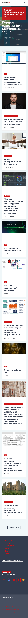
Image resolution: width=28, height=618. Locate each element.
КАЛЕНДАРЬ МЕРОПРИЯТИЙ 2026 (12, 560)
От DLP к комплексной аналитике (10, 288)
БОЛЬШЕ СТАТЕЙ (14, 527)
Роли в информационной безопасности (12, 161)
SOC (6, 366)
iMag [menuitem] (7, 548)
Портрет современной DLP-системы (12, 26)
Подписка (6, 572)
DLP (6, 73)
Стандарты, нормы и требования (13, 404)
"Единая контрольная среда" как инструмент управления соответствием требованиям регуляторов (14, 206)
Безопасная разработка (11, 116)
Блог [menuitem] (7, 554)
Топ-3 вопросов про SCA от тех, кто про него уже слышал (13, 121)
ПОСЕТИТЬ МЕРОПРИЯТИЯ (10, 567)
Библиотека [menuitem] (10, 546)
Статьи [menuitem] (7, 543)
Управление (8, 155)
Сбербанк (7, 195)
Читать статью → (9, 38)
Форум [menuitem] (7, 551)
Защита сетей (8, 502)
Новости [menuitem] (8, 540)
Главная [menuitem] (8, 538)
